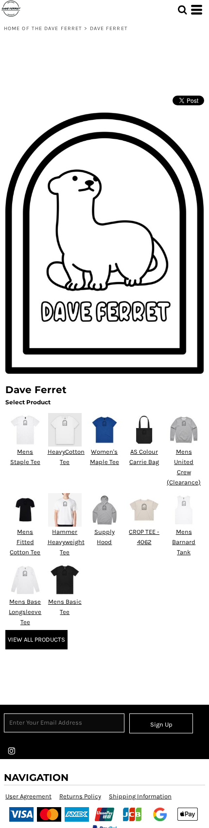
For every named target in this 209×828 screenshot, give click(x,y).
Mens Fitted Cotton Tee (25, 542)
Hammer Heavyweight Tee (66, 542)
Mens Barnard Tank (183, 542)
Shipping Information (140, 796)
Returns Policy (80, 796)
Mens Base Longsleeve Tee (25, 612)
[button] (182, 10)
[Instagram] (11, 751)
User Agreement (28, 796)
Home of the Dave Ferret (43, 28)
